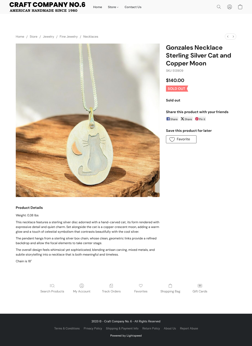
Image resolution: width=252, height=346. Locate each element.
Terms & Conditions (67, 328)
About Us (170, 328)
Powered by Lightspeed (126, 335)
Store (112, 7)
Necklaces (90, 36)
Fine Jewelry (69, 36)
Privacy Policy (93, 328)
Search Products (52, 291)
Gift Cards (200, 291)
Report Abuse (189, 328)
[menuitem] (228, 36)
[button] (47, 7)
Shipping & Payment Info (122, 328)
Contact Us (133, 7)
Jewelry (48, 36)
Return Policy (151, 328)
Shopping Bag (170, 291)
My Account (81, 291)
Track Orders (111, 291)
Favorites (140, 291)
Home (97, 7)
